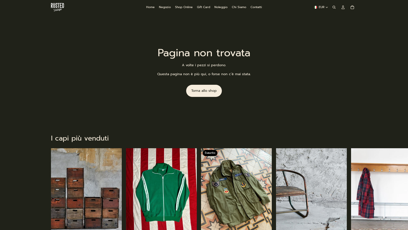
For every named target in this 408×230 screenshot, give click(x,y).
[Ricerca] (334, 7)
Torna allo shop (204, 90)
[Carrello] (352, 7)
